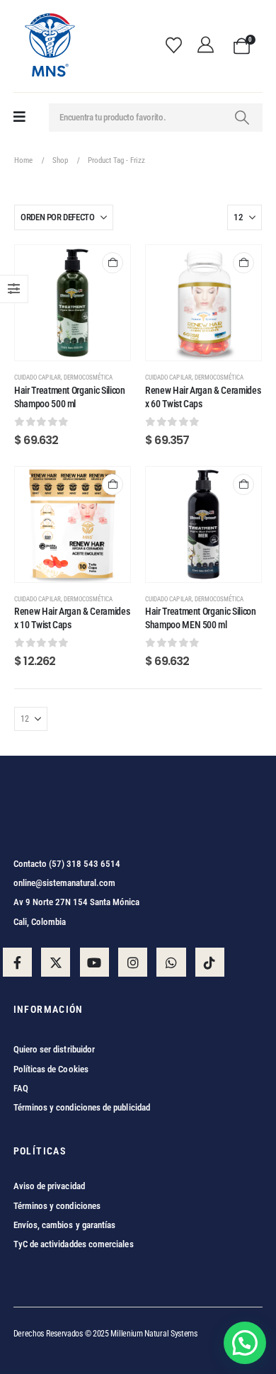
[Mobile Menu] (19, 117)
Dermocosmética (88, 377)
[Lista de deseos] (178, 46)
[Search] (242, 117)
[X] (55, 962)
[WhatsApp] (170, 962)
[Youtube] (94, 962)
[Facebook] (17, 962)
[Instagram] (132, 962)
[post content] (72, 302)
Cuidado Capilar (37, 377)
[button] (245, 1343)
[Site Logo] (48, 46)
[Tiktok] (209, 962)
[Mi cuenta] (209, 46)
